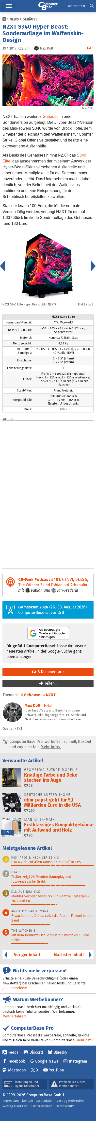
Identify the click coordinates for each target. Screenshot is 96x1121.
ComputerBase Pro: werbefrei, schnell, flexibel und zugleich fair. (49, 744)
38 (30, 785)
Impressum (10, 1101)
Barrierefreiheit (41, 1106)
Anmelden (76, 6)
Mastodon (17, 1070)
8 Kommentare (50, 671)
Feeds (13, 1052)
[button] (91, 6)
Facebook (16, 1061)
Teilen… (50, 683)
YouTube (56, 1070)
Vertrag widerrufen (70, 1101)
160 (31, 810)
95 (30, 835)
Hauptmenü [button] (8, 6)
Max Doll (32, 705)
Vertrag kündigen (14, 1106)
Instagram (78, 1061)
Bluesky (60, 1052)
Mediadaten (44, 1101)
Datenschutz (65, 1106)
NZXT (51, 695)
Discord (36, 1052)
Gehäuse (29, 19)
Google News (46, 1061)
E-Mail (47, 705)
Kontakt (27, 1101)
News (14, 19)
